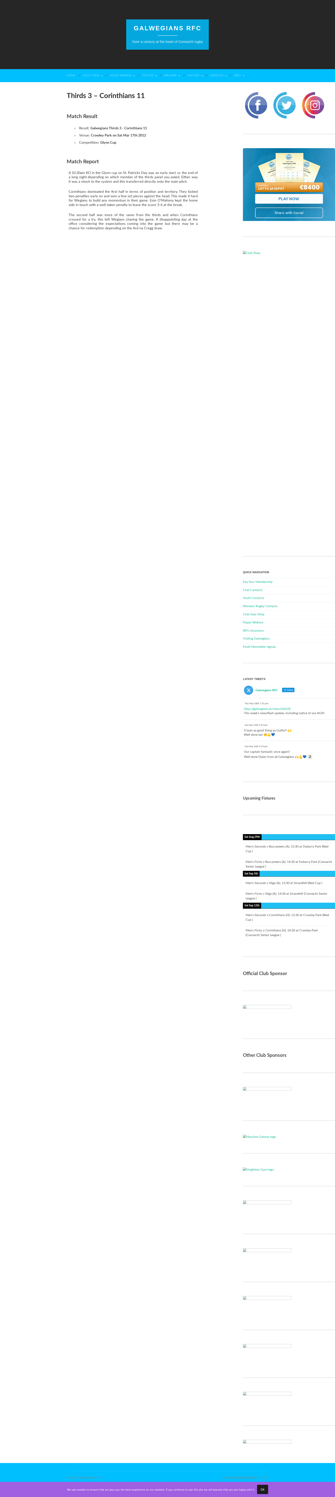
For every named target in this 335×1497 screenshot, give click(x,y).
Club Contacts (252, 590)
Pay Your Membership (258, 581)
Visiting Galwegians (256, 638)
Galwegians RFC (167, 28)
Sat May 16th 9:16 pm (256, 725)
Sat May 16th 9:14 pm (256, 746)
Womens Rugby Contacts (260, 606)
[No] (330, 1489)
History (194, 75)
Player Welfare (253, 622)
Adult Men (91, 75)
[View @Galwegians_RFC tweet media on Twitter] (310, 756)
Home (71, 75)
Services (217, 75)
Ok (263, 1489)
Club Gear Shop (253, 614)
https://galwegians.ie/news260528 (267, 708)
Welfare (170, 75)
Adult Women (120, 75)
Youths (148, 75)
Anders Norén (247, 1478)
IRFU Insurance (253, 630)
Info (237, 75)
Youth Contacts (253, 598)
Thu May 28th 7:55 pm (256, 703)
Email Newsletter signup (259, 646)
